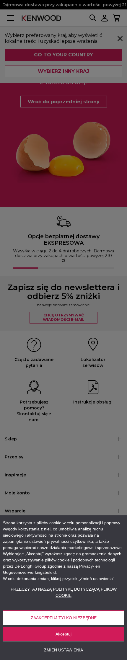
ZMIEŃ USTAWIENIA (63, 650)
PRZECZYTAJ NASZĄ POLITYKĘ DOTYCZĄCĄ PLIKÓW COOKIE (64, 592)
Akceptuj (63, 634)
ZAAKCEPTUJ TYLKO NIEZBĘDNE (64, 617)
